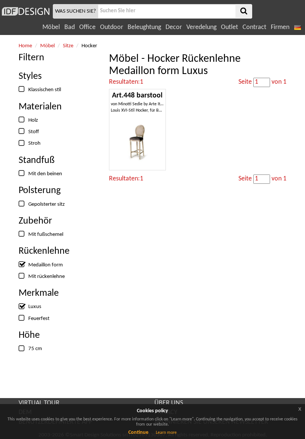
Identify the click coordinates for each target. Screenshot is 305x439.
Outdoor (111, 27)
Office (87, 27)
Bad (69, 27)
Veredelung (201, 27)
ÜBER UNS (168, 403)
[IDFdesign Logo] (25, 11)
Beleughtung (144, 27)
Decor (174, 27)
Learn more (166, 432)
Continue (138, 432)
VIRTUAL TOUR (39, 403)
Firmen (280, 27)
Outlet (229, 27)
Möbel (51, 27)
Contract (254, 27)
